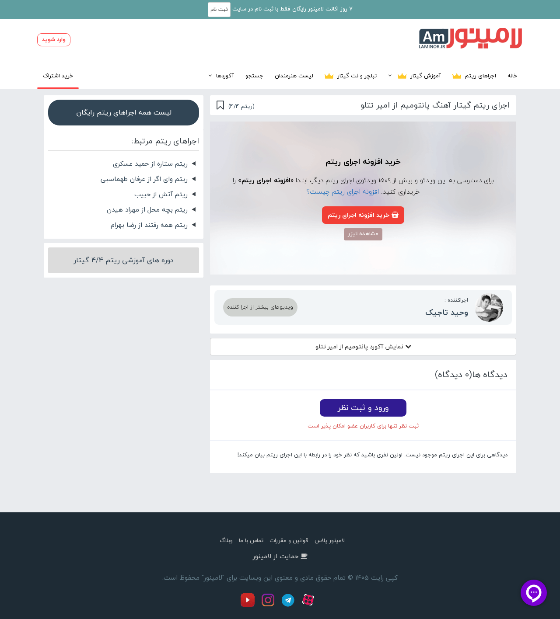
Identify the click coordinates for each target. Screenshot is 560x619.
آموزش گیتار (425, 75)
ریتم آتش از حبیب (161, 194)
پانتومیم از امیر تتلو (360, 346)
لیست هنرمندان (294, 75)
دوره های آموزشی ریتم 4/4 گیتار (124, 260)
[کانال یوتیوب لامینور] (250, 605)
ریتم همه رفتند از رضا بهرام (149, 224)
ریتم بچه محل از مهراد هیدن (147, 209)
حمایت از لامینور (275, 556)
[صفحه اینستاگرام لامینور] (269, 605)
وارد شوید (54, 39)
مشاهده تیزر (363, 233)
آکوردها (225, 75)
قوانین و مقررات (289, 540)
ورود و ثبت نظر (363, 407)
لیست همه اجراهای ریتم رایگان (124, 112)
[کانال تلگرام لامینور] (289, 605)
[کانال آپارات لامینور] (309, 605)
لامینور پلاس (330, 540)
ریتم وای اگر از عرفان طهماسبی (144, 178)
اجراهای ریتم (479, 75)
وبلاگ (226, 540)
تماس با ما (251, 540)
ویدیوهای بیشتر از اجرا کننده (260, 307)
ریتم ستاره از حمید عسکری (150, 163)
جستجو (254, 75)
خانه (512, 75)
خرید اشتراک (58, 75)
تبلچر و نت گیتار (356, 75)
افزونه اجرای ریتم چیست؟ (342, 191)
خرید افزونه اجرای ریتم (358, 214)
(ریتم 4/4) (241, 106)
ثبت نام (219, 9)
